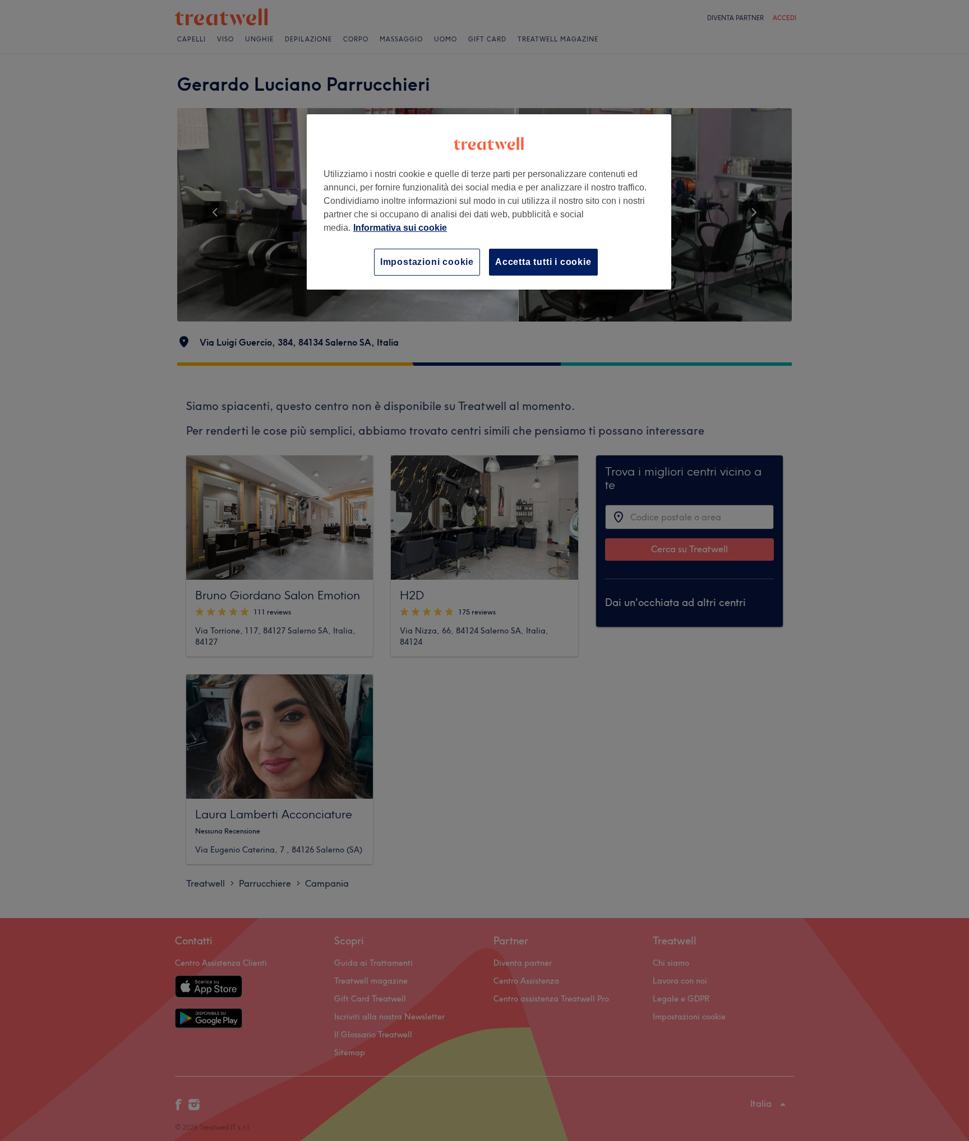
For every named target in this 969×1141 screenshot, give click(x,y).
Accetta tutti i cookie (543, 262)
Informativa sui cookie (400, 227)
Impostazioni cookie (427, 262)
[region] (489, 202)
